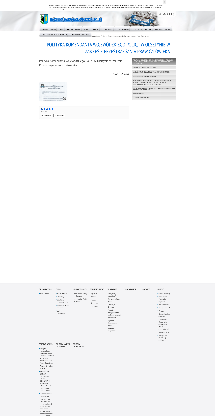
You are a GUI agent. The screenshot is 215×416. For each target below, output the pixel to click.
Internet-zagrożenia (112, 331)
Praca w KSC (145, 290)
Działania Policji (46, 290)
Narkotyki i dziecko (112, 307)
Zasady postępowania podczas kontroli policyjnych (114, 315)
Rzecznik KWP (164, 306)
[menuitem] (49, 28)
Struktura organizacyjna (62, 302)
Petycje (161, 312)
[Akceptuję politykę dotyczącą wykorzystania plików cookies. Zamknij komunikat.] (164, 2)
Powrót (115, 74)
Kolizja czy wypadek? (112, 296)
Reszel (93, 301)
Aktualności (44, 295)
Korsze (93, 298)
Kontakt (161, 290)
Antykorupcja (139, 94)
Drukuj (126, 74)
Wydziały (60, 298)
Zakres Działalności (61, 313)
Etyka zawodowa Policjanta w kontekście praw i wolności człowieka (154, 89)
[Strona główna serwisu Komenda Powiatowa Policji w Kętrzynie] (160, 14)
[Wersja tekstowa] (168, 14)
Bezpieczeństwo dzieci (114, 302)
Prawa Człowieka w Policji (144, 67)
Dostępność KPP (165, 334)
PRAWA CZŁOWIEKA (46, 345)
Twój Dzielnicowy (97, 290)
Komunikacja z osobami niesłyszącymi (164, 318)
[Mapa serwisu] (164, 14)
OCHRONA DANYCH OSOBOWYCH (63, 347)
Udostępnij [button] (47, 115)
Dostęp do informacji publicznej (163, 339)
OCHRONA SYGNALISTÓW (78, 347)
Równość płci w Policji (142, 98)
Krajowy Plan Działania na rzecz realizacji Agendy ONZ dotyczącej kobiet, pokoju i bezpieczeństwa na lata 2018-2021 (152, 82)
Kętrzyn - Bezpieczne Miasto (112, 324)
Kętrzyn (94, 295)
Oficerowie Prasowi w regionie (163, 300)
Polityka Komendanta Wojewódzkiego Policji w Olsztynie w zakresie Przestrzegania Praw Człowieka (110, 36)
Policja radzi (112, 290)
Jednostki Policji (80, 290)
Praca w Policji (130, 290)
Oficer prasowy (164, 295)
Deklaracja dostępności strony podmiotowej (163, 327)
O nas (58, 290)
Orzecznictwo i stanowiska (144, 77)
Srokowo (94, 304)
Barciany (94, 308)
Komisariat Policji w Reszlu (80, 302)
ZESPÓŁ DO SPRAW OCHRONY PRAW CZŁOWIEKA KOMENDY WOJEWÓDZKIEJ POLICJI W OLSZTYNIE (151, 72)
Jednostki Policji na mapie (63, 308)
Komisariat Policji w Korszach (80, 296)
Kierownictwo (62, 295)
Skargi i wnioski (165, 309)
